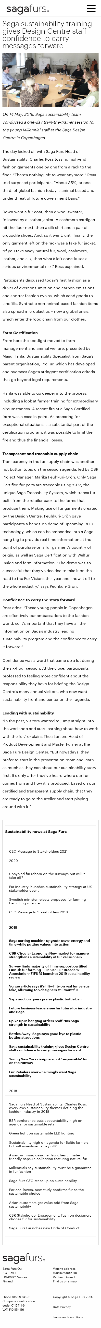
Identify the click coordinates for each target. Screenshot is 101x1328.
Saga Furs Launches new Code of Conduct (44, 1228)
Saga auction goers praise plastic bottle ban (45, 999)
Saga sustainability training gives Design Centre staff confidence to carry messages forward (48, 1048)
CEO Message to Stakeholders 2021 (38, 851)
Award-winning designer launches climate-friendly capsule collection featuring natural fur (48, 1157)
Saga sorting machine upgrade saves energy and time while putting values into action (49, 942)
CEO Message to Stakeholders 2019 (38, 912)
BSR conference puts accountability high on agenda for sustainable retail (45, 1122)
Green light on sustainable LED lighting (41, 1133)
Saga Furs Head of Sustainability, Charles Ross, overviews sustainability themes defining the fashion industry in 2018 (48, 1107)
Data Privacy (62, 1306)
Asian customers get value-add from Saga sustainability (43, 1204)
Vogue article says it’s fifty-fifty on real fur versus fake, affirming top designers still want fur (49, 988)
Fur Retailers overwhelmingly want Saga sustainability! (42, 1074)
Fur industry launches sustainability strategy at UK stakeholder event (50, 888)
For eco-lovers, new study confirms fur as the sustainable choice (46, 1191)
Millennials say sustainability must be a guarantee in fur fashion (50, 1169)
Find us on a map (65, 1281)
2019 (13, 927)
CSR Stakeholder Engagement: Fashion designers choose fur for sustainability (50, 1217)
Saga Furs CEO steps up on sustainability (43, 1181)
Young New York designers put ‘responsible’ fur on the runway (48, 1061)
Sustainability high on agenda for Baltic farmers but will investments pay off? (48, 1144)
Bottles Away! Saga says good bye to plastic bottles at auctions (45, 1035)
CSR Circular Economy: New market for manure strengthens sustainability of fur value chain (49, 955)
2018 (13, 1091)
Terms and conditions (68, 1317)
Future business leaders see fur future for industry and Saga (50, 1010)
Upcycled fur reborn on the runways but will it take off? (47, 875)
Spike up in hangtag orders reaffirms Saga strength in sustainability (44, 1022)
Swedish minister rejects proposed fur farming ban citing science (47, 901)
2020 (13, 861)
